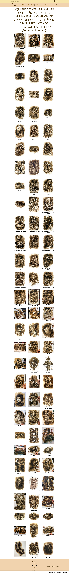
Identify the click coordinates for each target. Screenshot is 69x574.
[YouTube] (36, 565)
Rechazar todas (59, 572)
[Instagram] (34, 565)
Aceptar (65, 572)
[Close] (67, 572)
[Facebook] (32, 565)
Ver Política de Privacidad (31, 572)
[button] (57, 4)
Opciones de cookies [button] (52, 572)
